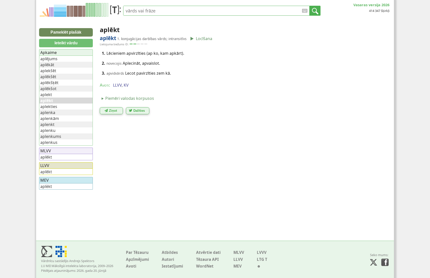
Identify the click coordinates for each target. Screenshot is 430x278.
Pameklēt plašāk (66, 32)
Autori (168, 259)
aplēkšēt (48, 76)
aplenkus (48, 142)
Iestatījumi (172, 266)
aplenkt (47, 124)
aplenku (47, 130)
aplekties (48, 106)
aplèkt (46, 186)
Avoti (131, 266)
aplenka (47, 112)
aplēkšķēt (49, 82)
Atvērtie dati (208, 252)
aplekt (46, 94)
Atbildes (170, 252)
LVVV (262, 252)
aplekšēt (48, 70)
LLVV (238, 259)
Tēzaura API (207, 259)
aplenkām (49, 118)
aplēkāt (47, 64)
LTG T (262, 259)
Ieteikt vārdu (66, 43)
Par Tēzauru (137, 252)
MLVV (238, 252)
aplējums (48, 58)
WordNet (205, 266)
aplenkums (50, 136)
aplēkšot (48, 88)
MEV (237, 266)
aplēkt (46, 157)
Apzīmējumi (137, 259)
